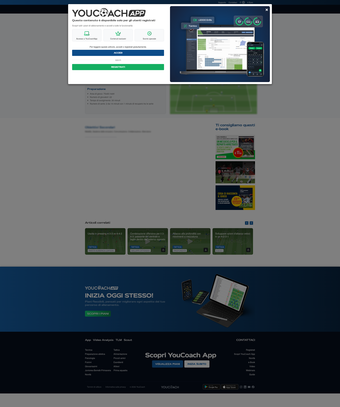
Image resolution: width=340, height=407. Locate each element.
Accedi (118, 53)
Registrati (118, 67)
